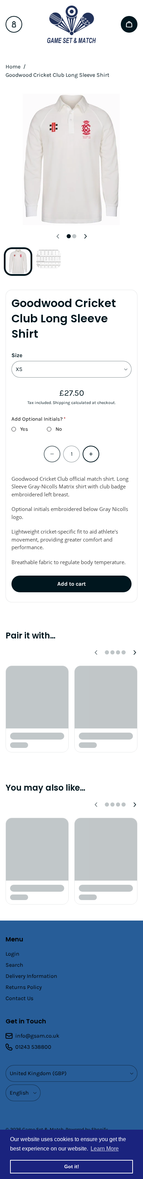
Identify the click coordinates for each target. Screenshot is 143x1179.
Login (12, 953)
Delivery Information (31, 976)
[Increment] (91, 454)
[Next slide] (85, 236)
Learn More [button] (105, 1149)
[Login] (14, 24)
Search (14, 965)
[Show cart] (129, 24)
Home (13, 66)
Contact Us (19, 998)
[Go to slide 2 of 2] (48, 259)
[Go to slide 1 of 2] (18, 261)
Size (16, 355)
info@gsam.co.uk (37, 1035)
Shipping (61, 402)
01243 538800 (33, 1047)
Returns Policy (24, 987)
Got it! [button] (71, 1166)
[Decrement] (52, 454)
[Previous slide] (57, 236)
